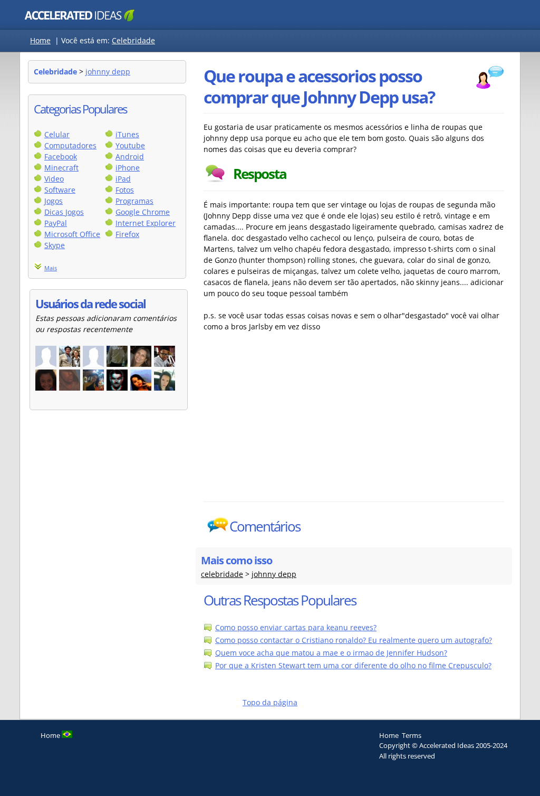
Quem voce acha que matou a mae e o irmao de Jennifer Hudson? (331, 653)
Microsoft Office (72, 234)
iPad (123, 179)
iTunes (127, 134)
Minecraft (61, 168)
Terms (411, 735)
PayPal (55, 223)
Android (129, 156)
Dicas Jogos (64, 212)
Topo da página (270, 702)
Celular (57, 134)
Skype (54, 245)
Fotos (124, 190)
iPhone (127, 168)
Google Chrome (142, 212)
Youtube (130, 145)
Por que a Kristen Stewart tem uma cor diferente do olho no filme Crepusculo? (353, 665)
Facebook (60, 156)
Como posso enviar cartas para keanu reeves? (296, 627)
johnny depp (107, 72)
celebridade (222, 574)
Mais (50, 268)
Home (40, 40)
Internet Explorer (145, 223)
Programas (134, 201)
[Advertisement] (296, 422)
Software (59, 190)
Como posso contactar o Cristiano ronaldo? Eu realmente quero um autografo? (353, 640)
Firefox (127, 234)
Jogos (53, 201)
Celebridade (133, 40)
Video (54, 179)
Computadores (70, 145)
